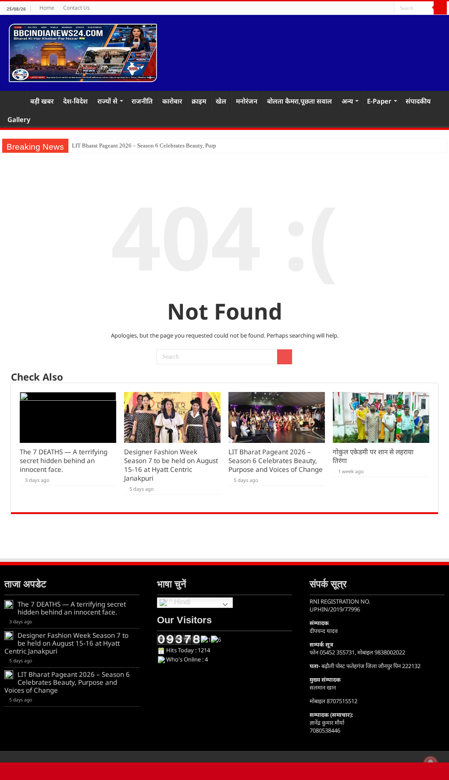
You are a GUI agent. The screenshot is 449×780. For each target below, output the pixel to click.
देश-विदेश (75, 101)
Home (46, 7)
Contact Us (76, 7)
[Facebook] (371, 8)
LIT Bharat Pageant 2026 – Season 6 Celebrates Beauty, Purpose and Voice (160, 145)
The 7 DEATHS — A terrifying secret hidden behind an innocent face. (63, 460)
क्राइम (199, 101)
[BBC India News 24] (83, 51)
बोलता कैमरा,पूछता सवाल (299, 101)
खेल (221, 101)
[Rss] (363, 8)
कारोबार (172, 101)
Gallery (18, 119)
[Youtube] (388, 8)
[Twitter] (379, 8)
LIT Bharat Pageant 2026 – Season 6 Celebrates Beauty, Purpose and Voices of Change (275, 460)
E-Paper (379, 101)
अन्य (347, 101)
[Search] (440, 7)
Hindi (181, 602)
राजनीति (142, 101)
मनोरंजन (246, 101)
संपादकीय (418, 101)
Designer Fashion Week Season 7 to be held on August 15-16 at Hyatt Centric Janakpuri (171, 464)
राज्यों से (107, 101)
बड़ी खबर (41, 101)
